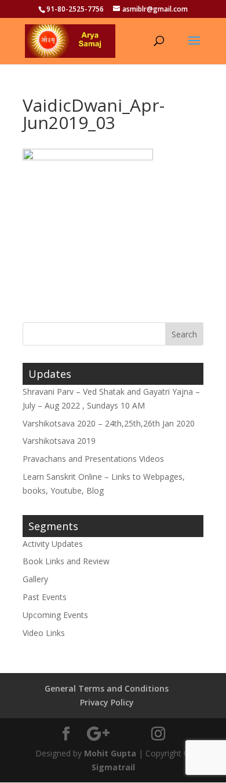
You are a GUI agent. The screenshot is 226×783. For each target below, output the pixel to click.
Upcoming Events (55, 614)
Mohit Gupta (110, 753)
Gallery (35, 579)
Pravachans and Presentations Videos (93, 458)
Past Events (45, 596)
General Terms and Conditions (107, 688)
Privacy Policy (107, 702)
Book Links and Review (66, 561)
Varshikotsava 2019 (59, 440)
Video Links (44, 632)
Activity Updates (53, 543)
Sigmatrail (113, 767)
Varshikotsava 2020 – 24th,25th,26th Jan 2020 (109, 423)
